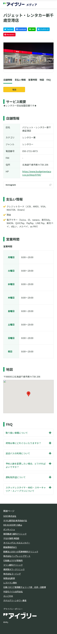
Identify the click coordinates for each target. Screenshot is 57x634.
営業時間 (32, 79)
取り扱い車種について (17, 432)
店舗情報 (7, 79)
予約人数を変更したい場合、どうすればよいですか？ (26, 465)
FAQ (48, 79)
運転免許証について (16, 477)
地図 (42, 79)
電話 (14, 89)
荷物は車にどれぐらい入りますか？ (23, 443)
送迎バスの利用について (18, 453)
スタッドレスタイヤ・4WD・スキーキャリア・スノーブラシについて (26, 489)
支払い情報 (20, 79)
